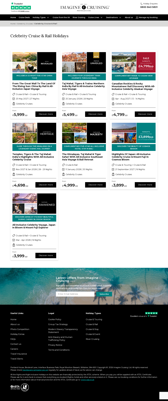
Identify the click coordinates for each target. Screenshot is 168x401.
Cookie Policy (91, 224)
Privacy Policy (107, 224)
